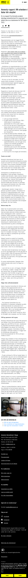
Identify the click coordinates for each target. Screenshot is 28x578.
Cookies (3, 562)
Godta (20, 575)
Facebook (6, 516)
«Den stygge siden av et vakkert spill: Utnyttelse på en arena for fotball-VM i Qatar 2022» (13, 53)
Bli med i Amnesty (6, 536)
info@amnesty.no (10, 444)
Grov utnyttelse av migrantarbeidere (14, 424)
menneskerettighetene (15, 35)
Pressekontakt (5, 457)
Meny (25, 2)
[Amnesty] (5, 2)
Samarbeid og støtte (6, 489)
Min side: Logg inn (6, 473)
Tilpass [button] (2, 571)
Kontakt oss (4, 454)
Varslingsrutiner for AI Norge (9, 463)
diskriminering (12, 45)
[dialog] (14, 570)
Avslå (7, 575)
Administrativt (5, 479)
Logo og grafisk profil (7, 492)
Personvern (4, 556)
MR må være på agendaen (11, 422)
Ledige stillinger (5, 460)
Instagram (6, 520)
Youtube (6, 523)
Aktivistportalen (5, 476)
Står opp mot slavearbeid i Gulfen (13, 425)
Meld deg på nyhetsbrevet (8, 543)
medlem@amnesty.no (12, 507)
